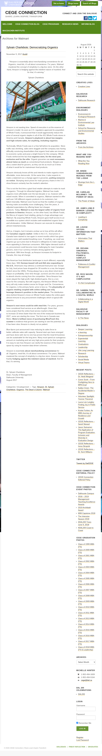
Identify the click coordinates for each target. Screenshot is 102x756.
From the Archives (85, 147)
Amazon (40, 387)
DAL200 (81, 694)
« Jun (78, 68)
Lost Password (82, 740)
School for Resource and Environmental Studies (86, 130)
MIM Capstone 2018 (86, 513)
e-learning (82, 332)
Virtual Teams (84, 362)
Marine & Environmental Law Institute (86, 122)
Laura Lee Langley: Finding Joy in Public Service (86, 404)
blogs (29, 3)
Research (82, 353)
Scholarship (83, 356)
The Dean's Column (33, 390)
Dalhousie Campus (86, 493)
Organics (20, 390)
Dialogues (61, 747)
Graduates (93, 747)
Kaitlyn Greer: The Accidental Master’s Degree (86, 390)
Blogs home (73, 3)
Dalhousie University (13, 3)
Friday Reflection (77, 747)
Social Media (83, 359)
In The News (83, 318)
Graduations (83, 344)
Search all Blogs (89, 3)
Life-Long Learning (86, 350)
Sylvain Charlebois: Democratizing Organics (32, 47)
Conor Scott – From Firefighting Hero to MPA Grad (86, 382)
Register (79, 737)
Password (80, 714)
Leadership (83, 347)
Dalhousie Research (86, 100)
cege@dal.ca (86, 680)
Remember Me (84, 723)
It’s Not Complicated (86, 283)
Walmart (46, 390)
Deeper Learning (85, 329)
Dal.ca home (59, 3)
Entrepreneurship (85, 335)
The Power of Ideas (86, 201)
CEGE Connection (26, 12)
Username (80, 705)
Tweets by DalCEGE (84, 463)
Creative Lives (84, 86)
